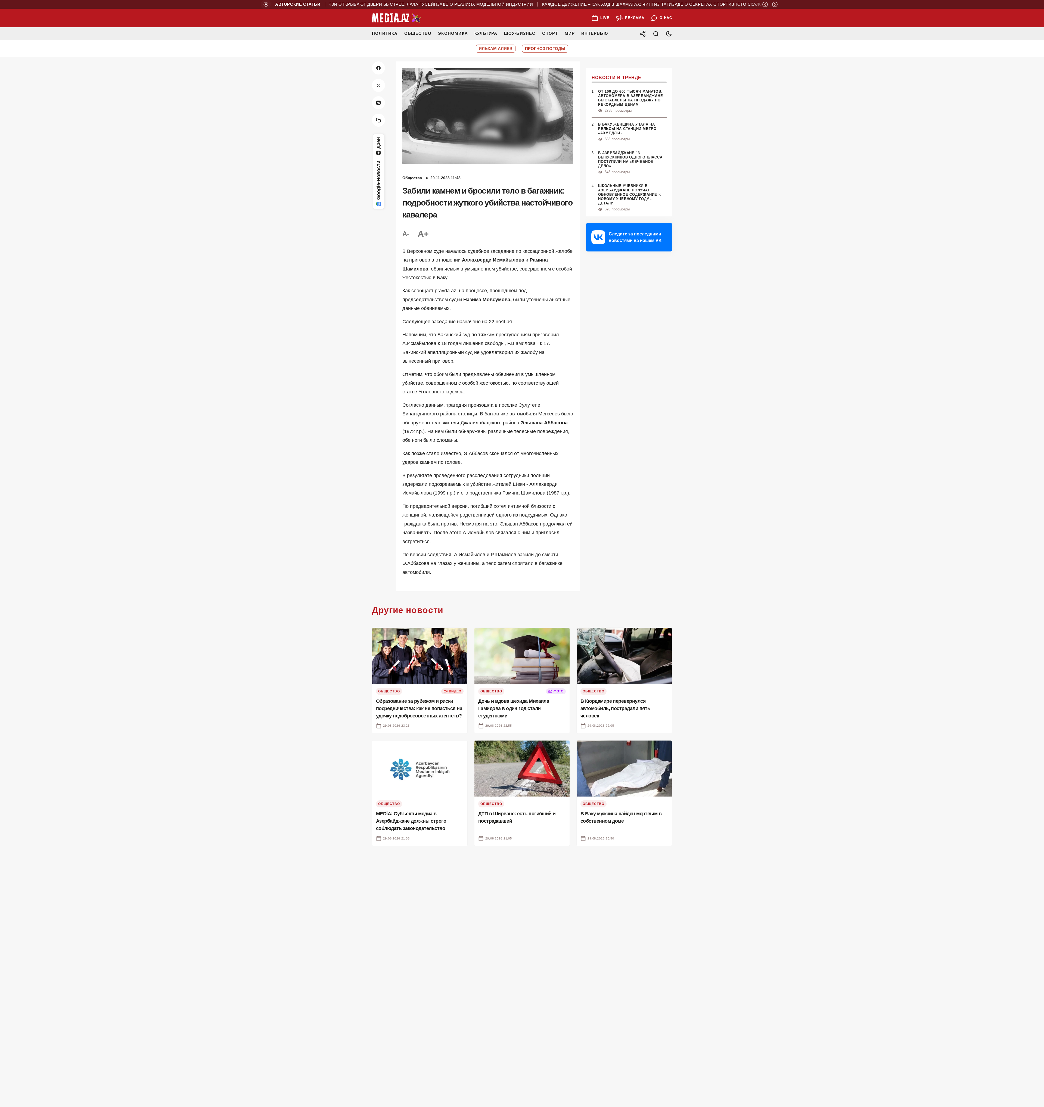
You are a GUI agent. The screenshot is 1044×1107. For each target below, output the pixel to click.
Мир (570, 33)
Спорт (550, 33)
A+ (423, 234)
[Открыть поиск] (655, 33)
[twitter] (378, 85)
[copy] (378, 120)
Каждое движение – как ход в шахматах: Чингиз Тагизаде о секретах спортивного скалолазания (629, 4)
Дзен (378, 143)
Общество (418, 33)
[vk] (378, 102)
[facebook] (378, 67)
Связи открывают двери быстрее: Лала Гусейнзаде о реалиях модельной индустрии (394, 4)
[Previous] (765, 4)
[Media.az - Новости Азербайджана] (396, 18)
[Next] (775, 4)
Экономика (453, 33)
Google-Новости (378, 180)
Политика (385, 33)
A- (405, 233)
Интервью (594, 33)
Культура (486, 33)
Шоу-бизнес (520, 33)
